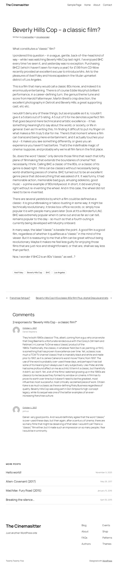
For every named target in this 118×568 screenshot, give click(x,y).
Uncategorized (43, 37)
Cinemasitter (28, 37)
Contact (107, 4)
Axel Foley (18, 272)
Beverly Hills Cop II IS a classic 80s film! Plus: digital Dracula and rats (72, 298)
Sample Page (74, 4)
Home (87, 4)
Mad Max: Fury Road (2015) (24, 490)
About (96, 4)
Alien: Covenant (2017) (21, 481)
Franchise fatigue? (20, 298)
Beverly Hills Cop (34, 272)
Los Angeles (59, 272)
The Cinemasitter (17, 5)
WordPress (107, 560)
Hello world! (13, 472)
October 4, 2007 (30, 328)
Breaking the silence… (20, 499)
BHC (48, 272)
